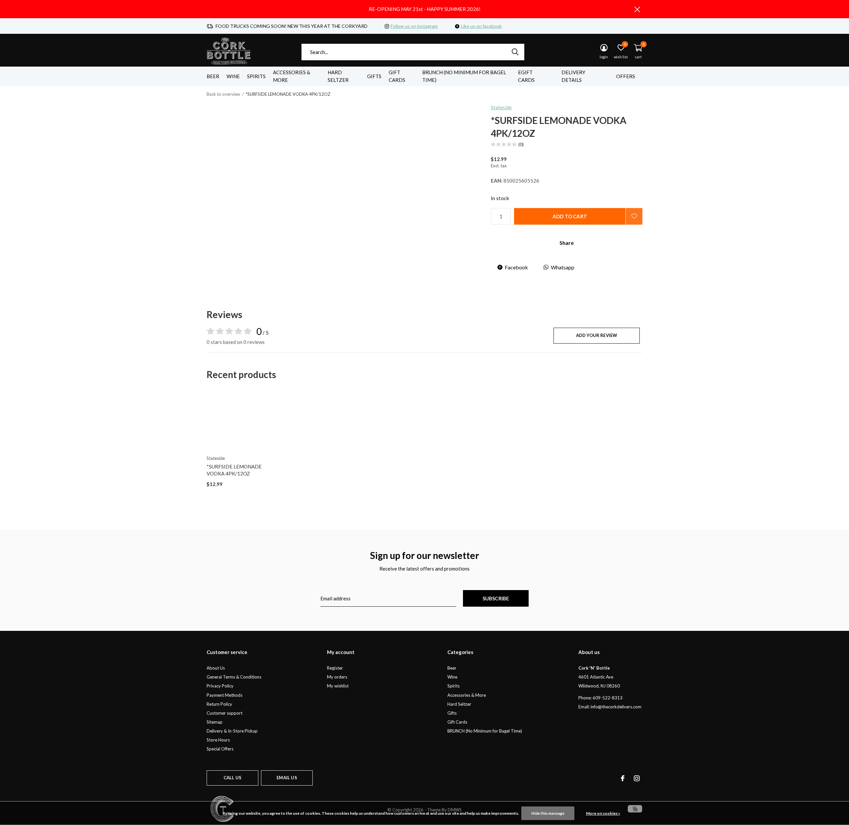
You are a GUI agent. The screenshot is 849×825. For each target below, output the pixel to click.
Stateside (501, 107)
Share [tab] (566, 243)
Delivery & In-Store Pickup (232, 731)
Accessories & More (291, 76)
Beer (213, 76)
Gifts (374, 76)
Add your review (597, 335)
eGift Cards (526, 76)
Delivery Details (573, 76)
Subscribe (496, 598)
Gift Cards (397, 76)
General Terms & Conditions (234, 677)
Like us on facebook (481, 26)
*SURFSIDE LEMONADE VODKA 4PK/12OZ (234, 470)
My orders (337, 677)
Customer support (224, 713)
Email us (287, 777)
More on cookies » (603, 813)
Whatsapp (562, 267)
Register (335, 668)
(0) (521, 144)
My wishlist (338, 685)
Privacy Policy (220, 685)
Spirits (256, 76)
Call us (232, 777)
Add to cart (570, 216)
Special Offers (220, 748)
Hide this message (547, 813)
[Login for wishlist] (634, 216)
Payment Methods (224, 695)
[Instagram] (637, 778)
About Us (216, 668)
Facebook (516, 267)
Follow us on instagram (414, 26)
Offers (625, 76)
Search (515, 52)
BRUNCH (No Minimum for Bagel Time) (464, 76)
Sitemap (215, 722)
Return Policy (219, 704)
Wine (233, 76)
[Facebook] (622, 778)
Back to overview (223, 94)
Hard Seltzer (338, 76)
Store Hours (218, 739)
